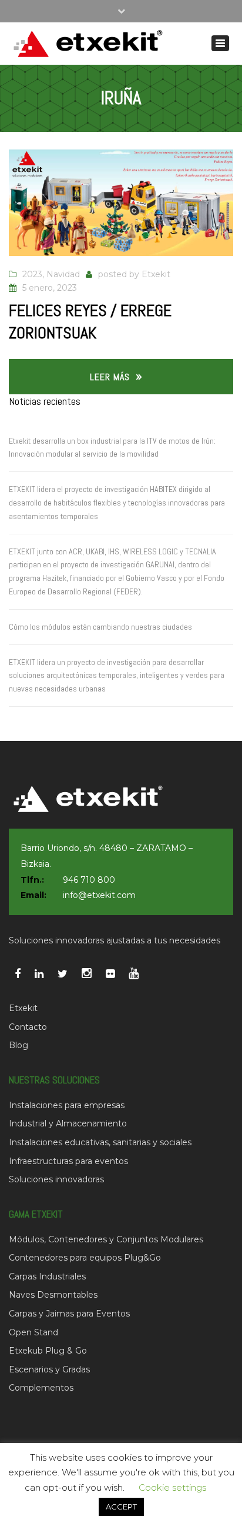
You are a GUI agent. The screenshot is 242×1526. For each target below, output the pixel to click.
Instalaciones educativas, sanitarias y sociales (100, 1142)
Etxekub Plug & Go (48, 1350)
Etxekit (156, 274)
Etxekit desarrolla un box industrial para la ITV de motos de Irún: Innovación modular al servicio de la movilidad (112, 447)
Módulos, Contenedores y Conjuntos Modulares (106, 1239)
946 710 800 (89, 880)
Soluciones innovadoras (56, 1179)
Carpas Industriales (47, 1276)
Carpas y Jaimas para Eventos (69, 1313)
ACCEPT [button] (121, 1506)
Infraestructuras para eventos (68, 1161)
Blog (18, 1045)
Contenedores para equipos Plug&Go (85, 1257)
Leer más (110, 377)
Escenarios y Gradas (49, 1369)
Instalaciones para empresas (67, 1105)
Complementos (41, 1387)
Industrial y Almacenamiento (68, 1123)
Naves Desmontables (53, 1294)
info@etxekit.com (99, 895)
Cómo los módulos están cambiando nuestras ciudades (100, 626)
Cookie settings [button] (172, 1487)
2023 (32, 274)
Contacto (28, 1027)
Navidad (63, 274)
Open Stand (33, 1332)
